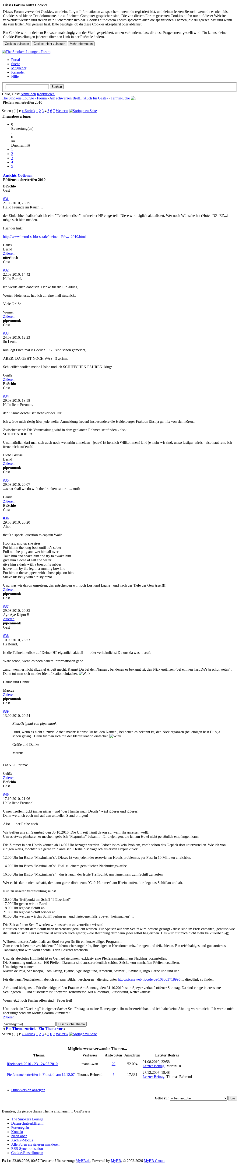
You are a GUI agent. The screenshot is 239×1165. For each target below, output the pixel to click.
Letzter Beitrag (154, 1066)
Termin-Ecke (120, 98)
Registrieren (46, 94)
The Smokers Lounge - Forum (24, 98)
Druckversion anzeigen (28, 1090)
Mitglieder (18, 68)
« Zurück (28, 111)
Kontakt (17, 1132)
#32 (6, 270)
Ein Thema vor (51, 1029)
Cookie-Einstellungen (27, 1153)
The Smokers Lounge (27, 1119)
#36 (6, 518)
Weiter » (62, 111)
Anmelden (28, 94)
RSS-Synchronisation (27, 1149)
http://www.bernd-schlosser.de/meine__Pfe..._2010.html (44, 237)
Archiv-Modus (22, 1140)
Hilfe (15, 76)
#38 (6, 636)
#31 (6, 199)
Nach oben (19, 1136)
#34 (6, 396)
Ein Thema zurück (21, 1029)
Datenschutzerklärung (27, 1123)
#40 (6, 794)
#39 (6, 711)
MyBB (116, 1161)
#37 (6, 606)
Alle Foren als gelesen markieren (35, 1144)
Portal (15, 60)
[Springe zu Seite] (83, 111)
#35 (6, 480)
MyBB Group (154, 1161)
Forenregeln (20, 1128)
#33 (6, 333)
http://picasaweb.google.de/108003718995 (149, 979)
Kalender (18, 72)
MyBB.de (83, 1161)
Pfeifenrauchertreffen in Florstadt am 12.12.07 (41, 1075)
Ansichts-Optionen (17, 175)
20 (113, 1064)
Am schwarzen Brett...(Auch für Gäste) (78, 98)
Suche (15, 64)
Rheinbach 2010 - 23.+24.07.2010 (32, 1064)
